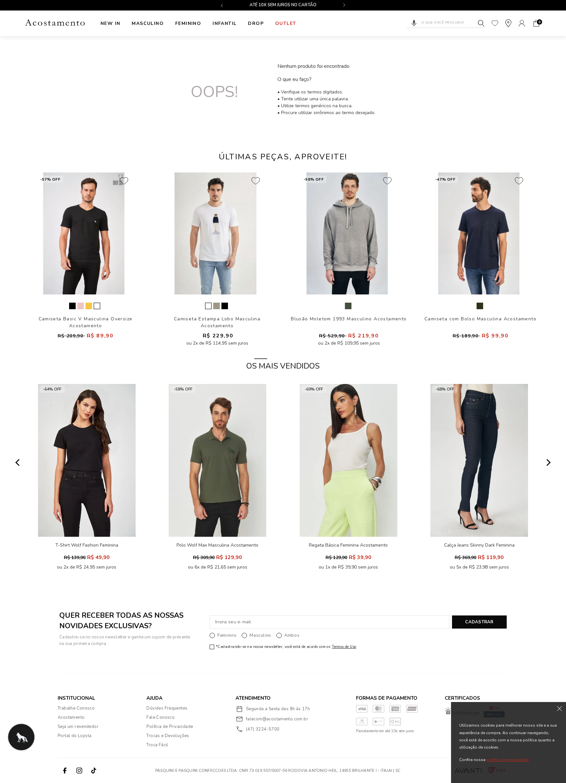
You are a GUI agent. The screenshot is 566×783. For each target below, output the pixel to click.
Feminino (188, 23)
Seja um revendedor (78, 727)
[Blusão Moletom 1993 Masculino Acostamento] (347, 233)
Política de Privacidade (169, 727)
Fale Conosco (160, 717)
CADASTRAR (479, 622)
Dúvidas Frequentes (166, 708)
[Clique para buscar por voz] (414, 23)
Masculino (148, 23)
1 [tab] (260, 358)
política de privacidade (507, 759)
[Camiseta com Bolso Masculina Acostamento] (479, 233)
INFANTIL (224, 23)
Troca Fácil (157, 745)
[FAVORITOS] (495, 23)
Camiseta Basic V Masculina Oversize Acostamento (86, 322)
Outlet (285, 23)
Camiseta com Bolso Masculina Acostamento (480, 319)
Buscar (481, 23)
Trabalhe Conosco (76, 708)
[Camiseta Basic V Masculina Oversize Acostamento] (84, 233)
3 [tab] (305, 358)
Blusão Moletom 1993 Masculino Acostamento (348, 319)
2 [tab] (283, 358)
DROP (256, 23)
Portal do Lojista (75, 736)
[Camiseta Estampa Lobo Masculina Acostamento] (215, 233)
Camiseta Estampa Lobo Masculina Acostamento (217, 322)
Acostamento (71, 717)
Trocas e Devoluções (167, 736)
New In (110, 23)
